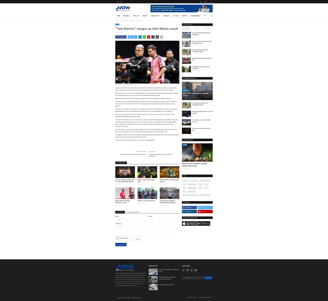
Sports (120, 20)
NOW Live (136, 16)
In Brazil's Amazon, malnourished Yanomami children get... (167, 278)
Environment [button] (195, 16)
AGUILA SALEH (194, 181)
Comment (118, 223)
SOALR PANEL (191, 191)
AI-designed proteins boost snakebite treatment (200, 50)
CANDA (200, 188)
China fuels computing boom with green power (169, 270)
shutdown (185, 181)
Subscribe (208, 278)
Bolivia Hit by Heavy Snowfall (166, 284)
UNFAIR (200, 184)
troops (206, 184)
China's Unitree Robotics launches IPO (201, 59)
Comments (120, 212)
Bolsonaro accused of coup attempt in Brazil (133, 154)
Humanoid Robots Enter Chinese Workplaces (201, 33)
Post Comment (121, 244)
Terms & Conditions (192, 297)
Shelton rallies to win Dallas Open (146, 180)
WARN (206, 188)
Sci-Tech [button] (176, 16)
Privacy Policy (119, 1)
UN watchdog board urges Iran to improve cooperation (160, 155)
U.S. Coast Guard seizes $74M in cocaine (201, 120)
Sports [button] (184, 16)
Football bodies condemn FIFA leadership (200, 67)
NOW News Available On (205, 297)
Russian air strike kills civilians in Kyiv (201, 129)
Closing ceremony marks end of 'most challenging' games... (124, 180)
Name (117, 216)
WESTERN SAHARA (205, 181)
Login (200, 1)
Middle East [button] (155, 16)
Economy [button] (166, 16)
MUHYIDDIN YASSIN (204, 195)
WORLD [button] (145, 16)
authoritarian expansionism (190, 195)
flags (184, 188)
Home (118, 16)
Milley (184, 191)
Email (150, 216)
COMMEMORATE (192, 188)
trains (184, 184)
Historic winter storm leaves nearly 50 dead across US (202, 42)
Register (206, 1)
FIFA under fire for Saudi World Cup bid (169, 180)
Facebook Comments (133, 212)
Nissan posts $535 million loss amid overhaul (202, 112)
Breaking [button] (126, 16)
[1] (212, 1)
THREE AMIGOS (192, 184)
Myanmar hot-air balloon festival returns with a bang (194, 165)
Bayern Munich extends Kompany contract (122, 201)
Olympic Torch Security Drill (146, 201)
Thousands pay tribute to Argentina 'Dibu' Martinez (168, 201)
